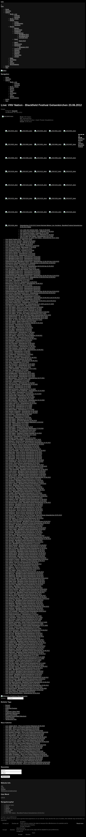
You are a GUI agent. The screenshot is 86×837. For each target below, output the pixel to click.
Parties (16, 22)
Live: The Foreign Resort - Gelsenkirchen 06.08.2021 (21, 360)
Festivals (17, 15)
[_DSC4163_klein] (70, 212)
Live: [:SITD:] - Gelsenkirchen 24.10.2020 (17, 379)
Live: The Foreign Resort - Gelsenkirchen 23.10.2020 (21, 384)
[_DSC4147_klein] (70, 185)
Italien (16, 42)
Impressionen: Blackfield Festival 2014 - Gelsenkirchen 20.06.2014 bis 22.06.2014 (30, 277)
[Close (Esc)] (79, 134)
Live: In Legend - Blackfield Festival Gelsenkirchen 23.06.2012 (24, 671)
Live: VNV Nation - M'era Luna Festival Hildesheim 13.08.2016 (24, 690)
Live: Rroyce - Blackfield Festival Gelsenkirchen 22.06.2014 (23, 534)
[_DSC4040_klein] (11, 131)
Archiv (7, 66)
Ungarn (16, 56)
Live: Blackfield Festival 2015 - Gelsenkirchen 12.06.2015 (22, 260)
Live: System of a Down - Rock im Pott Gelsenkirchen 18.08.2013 (25, 561)
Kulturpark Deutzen (11, 708)
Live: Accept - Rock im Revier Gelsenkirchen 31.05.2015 (22, 447)
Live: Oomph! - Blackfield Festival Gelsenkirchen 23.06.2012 (23, 674)
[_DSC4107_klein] (26, 171)
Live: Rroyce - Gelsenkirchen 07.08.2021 (17, 356)
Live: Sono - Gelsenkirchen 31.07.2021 (17, 362)
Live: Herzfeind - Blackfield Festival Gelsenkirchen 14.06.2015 (24, 480)
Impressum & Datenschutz (9, 791)
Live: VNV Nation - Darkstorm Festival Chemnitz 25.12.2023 (23, 310)
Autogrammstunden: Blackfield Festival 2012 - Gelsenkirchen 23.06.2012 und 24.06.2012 (32, 297)
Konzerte (17, 17)
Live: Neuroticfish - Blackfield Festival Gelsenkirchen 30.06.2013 (24, 580)
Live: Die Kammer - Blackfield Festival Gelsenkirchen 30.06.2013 (25, 583)
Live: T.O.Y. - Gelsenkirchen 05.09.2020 (17, 416)
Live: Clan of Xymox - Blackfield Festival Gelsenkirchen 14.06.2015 (25, 474)
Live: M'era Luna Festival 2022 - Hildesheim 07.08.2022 (37, 234)
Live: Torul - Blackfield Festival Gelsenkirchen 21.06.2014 (22, 543)
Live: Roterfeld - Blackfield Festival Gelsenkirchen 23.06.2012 (24, 668)
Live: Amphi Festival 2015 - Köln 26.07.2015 (18, 252)
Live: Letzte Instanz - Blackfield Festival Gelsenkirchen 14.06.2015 (25, 471)
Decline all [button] (15, 823)
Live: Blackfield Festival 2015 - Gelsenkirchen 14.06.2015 (22, 257)
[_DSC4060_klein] (40, 131)
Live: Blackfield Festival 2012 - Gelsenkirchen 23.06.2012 (22, 299)
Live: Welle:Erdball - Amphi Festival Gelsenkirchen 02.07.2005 (24, 624)
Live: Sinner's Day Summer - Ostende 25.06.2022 (20, 241)
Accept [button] (5, 830)
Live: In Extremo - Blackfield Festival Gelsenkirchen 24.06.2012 (24, 639)
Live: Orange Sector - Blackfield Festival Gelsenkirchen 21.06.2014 (25, 546)
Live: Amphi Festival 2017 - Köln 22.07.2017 (18, 249)
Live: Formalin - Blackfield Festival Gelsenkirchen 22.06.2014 (24, 532)
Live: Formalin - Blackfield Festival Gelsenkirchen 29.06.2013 (24, 602)
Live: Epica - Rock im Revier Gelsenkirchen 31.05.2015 (22, 446)
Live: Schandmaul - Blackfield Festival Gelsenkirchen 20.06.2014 (25, 551)
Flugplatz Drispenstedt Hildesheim (15, 716)
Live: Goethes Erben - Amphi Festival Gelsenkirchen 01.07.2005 (24, 658)
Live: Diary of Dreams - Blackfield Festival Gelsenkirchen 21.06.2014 (26, 548)
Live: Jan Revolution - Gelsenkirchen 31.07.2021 (20, 364)
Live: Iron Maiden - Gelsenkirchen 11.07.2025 (19, 279)
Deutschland (18, 30)
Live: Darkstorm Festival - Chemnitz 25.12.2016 (19, 250)
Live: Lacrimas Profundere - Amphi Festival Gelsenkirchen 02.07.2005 (26, 625)
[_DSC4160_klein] (40, 212)
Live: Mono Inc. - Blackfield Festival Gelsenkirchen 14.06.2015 (24, 468)
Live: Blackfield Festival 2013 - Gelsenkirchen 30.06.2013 (22, 286)
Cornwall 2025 (23, 37)
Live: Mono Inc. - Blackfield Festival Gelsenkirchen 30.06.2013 (24, 573)
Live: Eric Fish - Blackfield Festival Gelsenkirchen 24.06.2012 (23, 633)
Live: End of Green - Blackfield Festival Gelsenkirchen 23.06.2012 (25, 679)
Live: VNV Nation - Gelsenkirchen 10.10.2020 (19, 392)
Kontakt (3, 789)
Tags (6, 67)
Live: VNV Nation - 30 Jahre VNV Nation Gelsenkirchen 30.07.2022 (25, 313)
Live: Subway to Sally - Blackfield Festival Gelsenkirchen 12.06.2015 (26, 499)
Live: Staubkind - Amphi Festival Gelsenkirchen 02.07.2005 (23, 628)
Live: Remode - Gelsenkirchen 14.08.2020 (18, 417)
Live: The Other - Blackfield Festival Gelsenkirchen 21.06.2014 (24, 542)
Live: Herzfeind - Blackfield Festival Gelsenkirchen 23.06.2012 (24, 672)
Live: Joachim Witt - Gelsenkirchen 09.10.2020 (19, 395)
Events (12, 20)
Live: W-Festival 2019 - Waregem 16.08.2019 (19, 244)
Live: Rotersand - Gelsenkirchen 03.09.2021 (18, 340)
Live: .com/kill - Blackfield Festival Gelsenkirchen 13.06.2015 (23, 493)
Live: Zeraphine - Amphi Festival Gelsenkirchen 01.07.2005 (23, 660)
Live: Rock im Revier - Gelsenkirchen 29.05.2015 (20, 264)
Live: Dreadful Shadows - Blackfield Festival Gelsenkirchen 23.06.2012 (26, 677)
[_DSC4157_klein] (70, 198)
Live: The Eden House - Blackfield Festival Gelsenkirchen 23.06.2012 (26, 666)
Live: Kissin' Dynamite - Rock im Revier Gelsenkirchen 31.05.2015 (25, 450)
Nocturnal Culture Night (12, 711)
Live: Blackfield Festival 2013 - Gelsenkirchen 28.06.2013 (22, 290)
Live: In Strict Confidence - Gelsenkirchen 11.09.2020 (21, 412)
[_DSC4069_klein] (26, 144)
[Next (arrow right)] (81, 137)
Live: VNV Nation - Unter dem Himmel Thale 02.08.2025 (22, 269)
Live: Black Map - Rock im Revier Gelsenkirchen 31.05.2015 (23, 452)
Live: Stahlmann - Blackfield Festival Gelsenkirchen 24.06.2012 (24, 652)
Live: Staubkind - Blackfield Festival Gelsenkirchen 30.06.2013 (24, 575)
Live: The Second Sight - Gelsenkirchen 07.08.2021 (21, 357)
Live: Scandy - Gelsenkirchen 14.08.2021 (17, 353)
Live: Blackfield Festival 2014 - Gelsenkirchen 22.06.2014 (22, 271)
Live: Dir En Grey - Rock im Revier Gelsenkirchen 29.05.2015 (24, 509)
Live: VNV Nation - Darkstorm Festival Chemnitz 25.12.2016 (23, 433)
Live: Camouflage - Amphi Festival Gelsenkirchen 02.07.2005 (24, 617)
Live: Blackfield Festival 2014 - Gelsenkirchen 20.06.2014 (22, 274)
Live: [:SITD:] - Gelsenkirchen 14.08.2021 (17, 351)
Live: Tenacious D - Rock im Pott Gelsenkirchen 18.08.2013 (23, 564)
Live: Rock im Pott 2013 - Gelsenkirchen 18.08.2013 (21, 282)
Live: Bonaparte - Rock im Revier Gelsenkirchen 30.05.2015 (23, 458)
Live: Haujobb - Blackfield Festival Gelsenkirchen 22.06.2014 (23, 526)
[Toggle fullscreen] (83, 134)
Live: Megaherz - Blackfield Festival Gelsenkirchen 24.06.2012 (24, 649)
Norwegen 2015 (24, 47)
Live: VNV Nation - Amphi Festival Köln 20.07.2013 (20, 570)
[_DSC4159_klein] (26, 212)
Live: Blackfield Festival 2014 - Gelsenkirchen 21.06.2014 (22, 272)
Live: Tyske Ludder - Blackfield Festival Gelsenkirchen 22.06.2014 (25, 529)
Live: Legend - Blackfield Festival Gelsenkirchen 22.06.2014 (23, 531)
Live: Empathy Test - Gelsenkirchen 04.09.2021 (19, 337)
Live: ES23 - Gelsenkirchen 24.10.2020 (17, 381)
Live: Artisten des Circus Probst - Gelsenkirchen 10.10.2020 (23, 394)
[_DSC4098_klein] (55, 158)
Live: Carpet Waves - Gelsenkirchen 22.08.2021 (19, 345)
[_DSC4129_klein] (26, 185)
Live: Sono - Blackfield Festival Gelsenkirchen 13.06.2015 (22, 491)
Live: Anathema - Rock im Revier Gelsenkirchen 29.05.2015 (23, 512)
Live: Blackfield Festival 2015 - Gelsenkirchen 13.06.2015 (22, 258)
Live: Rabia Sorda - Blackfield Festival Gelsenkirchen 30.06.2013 (25, 581)
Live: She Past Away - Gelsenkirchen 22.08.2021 (20, 343)
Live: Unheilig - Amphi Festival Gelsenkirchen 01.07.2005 (22, 661)
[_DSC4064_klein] (70, 131)
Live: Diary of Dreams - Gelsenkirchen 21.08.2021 (20, 346)
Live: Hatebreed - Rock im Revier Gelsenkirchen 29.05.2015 (23, 516)
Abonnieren (5, 777)
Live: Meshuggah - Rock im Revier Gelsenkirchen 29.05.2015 (24, 510)
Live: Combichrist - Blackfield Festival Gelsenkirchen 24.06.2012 (24, 641)
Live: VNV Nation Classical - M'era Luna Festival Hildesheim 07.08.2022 (27, 312)
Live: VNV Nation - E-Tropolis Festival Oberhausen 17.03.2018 (24, 428)
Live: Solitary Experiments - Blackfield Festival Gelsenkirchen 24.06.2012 (27, 650)
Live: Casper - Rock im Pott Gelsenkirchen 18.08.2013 (21, 565)
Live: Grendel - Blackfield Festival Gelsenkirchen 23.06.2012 (23, 680)
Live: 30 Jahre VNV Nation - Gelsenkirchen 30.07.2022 (36, 236)
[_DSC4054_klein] (26, 131)
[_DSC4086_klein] (55, 144)
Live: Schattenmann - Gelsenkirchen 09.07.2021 (20, 373)
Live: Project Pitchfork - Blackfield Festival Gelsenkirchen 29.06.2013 (26, 589)
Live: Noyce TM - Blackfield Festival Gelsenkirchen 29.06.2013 (24, 600)
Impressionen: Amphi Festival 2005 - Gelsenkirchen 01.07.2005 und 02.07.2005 (29, 304)
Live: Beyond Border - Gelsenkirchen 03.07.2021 (20, 376)
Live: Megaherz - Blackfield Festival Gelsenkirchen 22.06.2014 (24, 524)
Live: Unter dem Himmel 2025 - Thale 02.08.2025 (35, 230)
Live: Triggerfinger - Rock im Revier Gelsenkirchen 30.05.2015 (24, 461)
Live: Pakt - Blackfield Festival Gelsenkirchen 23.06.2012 (22, 684)
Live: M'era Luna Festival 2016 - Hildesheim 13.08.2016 (22, 305)
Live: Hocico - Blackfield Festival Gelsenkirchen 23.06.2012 (23, 676)
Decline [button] (12, 830)
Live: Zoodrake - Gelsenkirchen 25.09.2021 (18, 326)
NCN (6, 710)
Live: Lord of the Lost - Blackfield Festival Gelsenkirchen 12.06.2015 (26, 501)
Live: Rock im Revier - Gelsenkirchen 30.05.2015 (20, 255)
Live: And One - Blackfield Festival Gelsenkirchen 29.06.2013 (23, 587)
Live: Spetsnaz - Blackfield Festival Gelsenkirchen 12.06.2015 (24, 504)
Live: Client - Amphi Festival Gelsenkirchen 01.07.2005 (22, 655)
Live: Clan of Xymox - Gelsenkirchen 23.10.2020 (20, 383)
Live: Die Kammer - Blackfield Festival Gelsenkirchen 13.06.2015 (25, 490)
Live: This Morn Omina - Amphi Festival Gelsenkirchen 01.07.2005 (25, 663)
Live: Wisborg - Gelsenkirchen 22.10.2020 (18, 387)
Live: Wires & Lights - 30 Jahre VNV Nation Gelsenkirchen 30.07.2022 (26, 318)
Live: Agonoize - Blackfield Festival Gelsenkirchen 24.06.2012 (24, 644)
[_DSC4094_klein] (40, 158)
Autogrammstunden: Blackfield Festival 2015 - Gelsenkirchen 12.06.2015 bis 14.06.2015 (32, 261)
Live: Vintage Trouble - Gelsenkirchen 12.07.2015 (20, 438)
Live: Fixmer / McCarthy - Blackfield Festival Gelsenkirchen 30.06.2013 (26, 578)
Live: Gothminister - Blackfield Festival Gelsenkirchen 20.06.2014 (25, 556)
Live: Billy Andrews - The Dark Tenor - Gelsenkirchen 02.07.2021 (25, 378)
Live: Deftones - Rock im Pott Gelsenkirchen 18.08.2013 (22, 567)
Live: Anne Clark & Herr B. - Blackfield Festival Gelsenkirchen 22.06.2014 (27, 523)
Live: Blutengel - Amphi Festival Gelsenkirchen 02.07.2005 (23, 620)
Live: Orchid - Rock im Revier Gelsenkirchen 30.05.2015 (22, 463)
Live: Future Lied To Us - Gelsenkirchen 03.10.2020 (21, 403)
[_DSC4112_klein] (40, 171)
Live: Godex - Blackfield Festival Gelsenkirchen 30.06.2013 (23, 586)
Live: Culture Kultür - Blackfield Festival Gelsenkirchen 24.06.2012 (25, 654)
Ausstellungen (18, 23)
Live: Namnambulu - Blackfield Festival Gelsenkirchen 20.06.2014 (25, 554)
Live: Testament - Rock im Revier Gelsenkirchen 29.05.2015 (23, 513)
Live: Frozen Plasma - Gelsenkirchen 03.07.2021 (20, 375)
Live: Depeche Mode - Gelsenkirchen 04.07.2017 (20, 431)
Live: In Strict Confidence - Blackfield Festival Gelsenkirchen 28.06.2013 (27, 606)
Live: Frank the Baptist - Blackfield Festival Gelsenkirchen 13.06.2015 (26, 496)
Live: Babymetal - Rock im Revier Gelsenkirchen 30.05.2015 (23, 457)
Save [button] (33, 833)
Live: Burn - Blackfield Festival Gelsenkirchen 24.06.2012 (22, 638)
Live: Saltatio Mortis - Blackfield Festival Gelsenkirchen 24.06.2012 (25, 643)
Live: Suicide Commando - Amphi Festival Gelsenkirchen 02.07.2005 (26, 622)
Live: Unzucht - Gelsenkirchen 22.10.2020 (18, 386)
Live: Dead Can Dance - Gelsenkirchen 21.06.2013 (21, 613)
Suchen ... (4, 698)
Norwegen (17, 45)
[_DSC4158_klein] (11, 212)
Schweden (17, 49)
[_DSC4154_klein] (26, 198)
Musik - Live (13, 14)
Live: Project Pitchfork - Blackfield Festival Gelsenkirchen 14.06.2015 (26, 466)
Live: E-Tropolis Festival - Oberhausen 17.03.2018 (20, 247)
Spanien (16, 53)
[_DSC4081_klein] (40, 144)
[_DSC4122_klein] (70, 171)
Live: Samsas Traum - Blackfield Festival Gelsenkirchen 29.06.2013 (25, 591)
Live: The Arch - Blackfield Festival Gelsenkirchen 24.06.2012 (24, 635)
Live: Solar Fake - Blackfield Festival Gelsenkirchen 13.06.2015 (24, 488)
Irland (16, 39)
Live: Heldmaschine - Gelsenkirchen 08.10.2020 (20, 397)
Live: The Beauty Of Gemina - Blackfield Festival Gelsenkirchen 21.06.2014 (28, 539)
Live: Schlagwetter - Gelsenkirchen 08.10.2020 (19, 398)
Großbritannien (19, 33)
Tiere (11, 61)
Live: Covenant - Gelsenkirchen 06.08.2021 (18, 359)
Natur (11, 58)
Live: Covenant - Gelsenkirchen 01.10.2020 (18, 408)
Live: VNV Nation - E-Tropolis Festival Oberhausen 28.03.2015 (24, 518)
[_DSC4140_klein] (40, 185)
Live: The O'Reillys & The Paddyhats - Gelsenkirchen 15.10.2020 (25, 390)
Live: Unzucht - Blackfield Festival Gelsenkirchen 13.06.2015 (23, 487)
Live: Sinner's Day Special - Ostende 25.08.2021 (20, 242)
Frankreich (17, 31)
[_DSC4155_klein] (40, 198)
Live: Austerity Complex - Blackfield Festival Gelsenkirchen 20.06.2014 (26, 559)
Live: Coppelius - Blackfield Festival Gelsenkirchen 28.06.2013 (24, 609)
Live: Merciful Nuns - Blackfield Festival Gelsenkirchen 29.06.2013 (25, 595)
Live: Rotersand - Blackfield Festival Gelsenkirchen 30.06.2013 (24, 576)
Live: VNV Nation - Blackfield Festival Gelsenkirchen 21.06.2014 (24, 535)
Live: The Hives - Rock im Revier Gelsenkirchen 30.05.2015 (23, 455)
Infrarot (12, 63)
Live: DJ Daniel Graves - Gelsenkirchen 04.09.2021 (21, 338)
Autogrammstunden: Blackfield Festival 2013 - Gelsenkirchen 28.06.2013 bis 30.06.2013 (32, 291)
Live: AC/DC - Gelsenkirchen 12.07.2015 (17, 436)
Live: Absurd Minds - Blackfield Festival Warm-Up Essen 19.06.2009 (26, 688)
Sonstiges (17, 25)
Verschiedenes (14, 64)
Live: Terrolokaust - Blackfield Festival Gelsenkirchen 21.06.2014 (25, 550)
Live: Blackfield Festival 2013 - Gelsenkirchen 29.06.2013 (22, 288)
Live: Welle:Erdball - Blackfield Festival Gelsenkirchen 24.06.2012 (25, 646)
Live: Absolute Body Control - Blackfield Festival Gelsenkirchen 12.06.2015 (28, 502)
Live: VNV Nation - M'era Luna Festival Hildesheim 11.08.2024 (24, 307)
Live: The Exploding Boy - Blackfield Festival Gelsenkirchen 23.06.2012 (27, 685)
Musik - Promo (14, 19)
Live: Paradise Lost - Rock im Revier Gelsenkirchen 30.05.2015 (24, 460)
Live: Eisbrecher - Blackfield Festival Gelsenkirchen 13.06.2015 (24, 482)
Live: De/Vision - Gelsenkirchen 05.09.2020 (18, 414)
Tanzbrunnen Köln (11, 719)
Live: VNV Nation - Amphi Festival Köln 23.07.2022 (20, 321)
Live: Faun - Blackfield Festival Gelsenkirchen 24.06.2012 (22, 632)
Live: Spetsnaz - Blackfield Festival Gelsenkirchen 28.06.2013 (24, 608)
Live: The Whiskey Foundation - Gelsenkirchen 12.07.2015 (23, 439)
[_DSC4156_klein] (55, 198)
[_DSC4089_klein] (26, 158)
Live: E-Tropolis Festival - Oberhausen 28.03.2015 (20, 268)
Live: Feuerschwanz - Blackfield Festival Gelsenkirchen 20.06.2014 (25, 557)
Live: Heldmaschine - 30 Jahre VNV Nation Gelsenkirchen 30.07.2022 (26, 316)
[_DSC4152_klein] (11, 198)
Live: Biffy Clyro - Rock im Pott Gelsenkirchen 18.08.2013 (22, 568)
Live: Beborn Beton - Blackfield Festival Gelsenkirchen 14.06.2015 (25, 476)
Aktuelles (8, 11)
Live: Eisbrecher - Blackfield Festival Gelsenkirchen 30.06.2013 (24, 572)
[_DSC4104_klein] (70, 158)
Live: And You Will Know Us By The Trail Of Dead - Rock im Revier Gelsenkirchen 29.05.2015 (33, 515)
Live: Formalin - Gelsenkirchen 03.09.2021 (18, 342)
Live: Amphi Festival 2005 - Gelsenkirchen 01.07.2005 (21, 302)
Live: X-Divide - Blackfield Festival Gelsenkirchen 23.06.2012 (23, 687)
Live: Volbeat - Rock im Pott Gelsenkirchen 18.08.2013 (21, 562)
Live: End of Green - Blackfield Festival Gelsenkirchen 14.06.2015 (25, 472)
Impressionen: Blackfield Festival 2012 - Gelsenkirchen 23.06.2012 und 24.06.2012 (30, 301)
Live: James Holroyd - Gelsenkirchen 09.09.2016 (20, 691)
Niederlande (18, 44)
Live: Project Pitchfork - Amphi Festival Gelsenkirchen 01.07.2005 (25, 657)
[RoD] (14, 696)
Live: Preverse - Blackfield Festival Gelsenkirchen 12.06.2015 (24, 505)
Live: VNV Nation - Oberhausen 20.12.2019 (18, 419)
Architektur (13, 60)
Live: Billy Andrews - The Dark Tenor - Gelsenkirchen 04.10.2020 (25, 400)
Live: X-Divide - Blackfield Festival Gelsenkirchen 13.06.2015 (23, 498)
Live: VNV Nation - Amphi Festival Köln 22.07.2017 (20, 430)
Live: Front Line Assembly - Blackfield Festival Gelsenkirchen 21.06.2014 (27, 537)
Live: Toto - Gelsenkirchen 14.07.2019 (16, 424)
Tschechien (17, 55)
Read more (80, 823)
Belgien (16, 28)
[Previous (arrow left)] (79, 137)
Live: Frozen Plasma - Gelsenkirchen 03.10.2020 (20, 401)
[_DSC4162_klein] (55, 212)
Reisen (12, 26)
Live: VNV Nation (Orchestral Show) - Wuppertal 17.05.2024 (23, 308)
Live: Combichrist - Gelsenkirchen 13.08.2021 (19, 354)
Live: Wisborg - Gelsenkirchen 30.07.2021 (18, 367)
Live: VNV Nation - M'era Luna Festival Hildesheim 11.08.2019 (24, 422)
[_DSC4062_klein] (55, 131)
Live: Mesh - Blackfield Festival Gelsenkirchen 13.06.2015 (23, 485)
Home (7, 9)
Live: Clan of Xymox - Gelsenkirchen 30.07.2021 (20, 365)
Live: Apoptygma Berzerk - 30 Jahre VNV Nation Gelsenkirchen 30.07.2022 (28, 315)
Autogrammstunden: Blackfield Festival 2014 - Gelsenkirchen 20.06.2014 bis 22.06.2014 (32, 275)
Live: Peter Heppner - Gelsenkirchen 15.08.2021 (20, 348)
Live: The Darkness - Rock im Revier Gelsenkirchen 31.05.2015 (24, 444)
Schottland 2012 (24, 34)
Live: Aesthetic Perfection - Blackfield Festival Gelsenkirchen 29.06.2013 (27, 598)
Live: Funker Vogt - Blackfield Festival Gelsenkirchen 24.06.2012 (24, 647)
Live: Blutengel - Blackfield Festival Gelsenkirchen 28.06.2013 (24, 603)
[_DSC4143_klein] (55, 185)
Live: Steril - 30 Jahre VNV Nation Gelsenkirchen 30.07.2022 (23, 320)
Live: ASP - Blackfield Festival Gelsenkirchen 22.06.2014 (22, 520)
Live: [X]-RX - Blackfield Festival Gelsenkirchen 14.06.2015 (23, 479)
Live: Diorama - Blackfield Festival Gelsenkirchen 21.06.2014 (23, 540)
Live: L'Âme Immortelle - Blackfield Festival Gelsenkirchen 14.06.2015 (26, 469)
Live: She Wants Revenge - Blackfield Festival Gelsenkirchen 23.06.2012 (27, 682)
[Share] (81, 134)
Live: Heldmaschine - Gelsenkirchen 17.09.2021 (20, 332)
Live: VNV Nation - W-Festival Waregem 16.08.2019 (21, 420)
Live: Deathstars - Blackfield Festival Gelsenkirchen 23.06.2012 (24, 665)
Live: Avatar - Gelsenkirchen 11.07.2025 (17, 280)
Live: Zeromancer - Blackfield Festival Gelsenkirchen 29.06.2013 (25, 592)
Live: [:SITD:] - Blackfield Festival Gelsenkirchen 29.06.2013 (23, 594)
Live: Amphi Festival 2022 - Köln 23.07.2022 (18, 239)
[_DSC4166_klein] (11, 225)
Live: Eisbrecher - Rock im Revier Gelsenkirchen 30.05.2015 (23, 453)
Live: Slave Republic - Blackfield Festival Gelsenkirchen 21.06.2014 (25, 545)
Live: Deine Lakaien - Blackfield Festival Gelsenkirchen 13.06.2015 (25, 483)
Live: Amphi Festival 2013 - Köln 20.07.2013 (18, 285)
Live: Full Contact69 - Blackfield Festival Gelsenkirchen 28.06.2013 (25, 611)
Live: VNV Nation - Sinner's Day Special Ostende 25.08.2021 (23, 335)
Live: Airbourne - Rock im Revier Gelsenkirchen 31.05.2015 (23, 441)
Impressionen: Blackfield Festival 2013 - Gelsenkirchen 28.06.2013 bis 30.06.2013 (30, 293)
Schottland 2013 (24, 36)
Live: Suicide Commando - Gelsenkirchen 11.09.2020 (21, 411)
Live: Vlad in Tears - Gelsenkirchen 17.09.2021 (19, 334)
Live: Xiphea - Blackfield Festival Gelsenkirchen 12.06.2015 (23, 507)
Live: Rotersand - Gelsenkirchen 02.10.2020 (18, 405)
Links (2, 787)
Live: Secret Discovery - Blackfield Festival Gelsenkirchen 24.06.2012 (26, 630)
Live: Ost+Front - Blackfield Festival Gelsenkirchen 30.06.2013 (24, 584)
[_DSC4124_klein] (11, 185)
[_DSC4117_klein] (55, 171)
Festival (7, 707)
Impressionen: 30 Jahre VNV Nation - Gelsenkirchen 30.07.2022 (39, 238)
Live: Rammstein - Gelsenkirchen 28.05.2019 (19, 427)
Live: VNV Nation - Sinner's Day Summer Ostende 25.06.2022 (24, 323)
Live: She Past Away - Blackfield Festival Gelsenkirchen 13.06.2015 (25, 494)
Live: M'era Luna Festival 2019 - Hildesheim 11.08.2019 (22, 245)
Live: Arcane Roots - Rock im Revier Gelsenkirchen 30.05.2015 (24, 464)
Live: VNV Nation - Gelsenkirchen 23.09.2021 (19, 327)
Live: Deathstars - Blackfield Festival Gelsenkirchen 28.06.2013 (24, 605)
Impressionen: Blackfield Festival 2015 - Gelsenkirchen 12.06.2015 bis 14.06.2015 (30, 263)
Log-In (3, 797)
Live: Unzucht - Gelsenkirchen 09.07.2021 (18, 372)
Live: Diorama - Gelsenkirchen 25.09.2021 (18, 324)
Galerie (7, 12)
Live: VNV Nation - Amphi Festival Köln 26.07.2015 (20, 435)
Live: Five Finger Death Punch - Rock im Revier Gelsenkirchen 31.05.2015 (28, 442)
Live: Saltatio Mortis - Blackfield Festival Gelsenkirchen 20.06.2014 (25, 553)
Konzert (7, 705)
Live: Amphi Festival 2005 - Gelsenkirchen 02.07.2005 (21, 294)
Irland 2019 (22, 41)
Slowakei (17, 52)
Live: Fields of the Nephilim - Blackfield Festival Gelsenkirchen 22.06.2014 (27, 521)
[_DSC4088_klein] (11, 158)
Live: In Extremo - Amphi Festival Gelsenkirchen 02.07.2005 (23, 616)
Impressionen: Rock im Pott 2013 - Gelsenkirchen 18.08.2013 (24, 283)
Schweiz (16, 50)
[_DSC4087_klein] (70, 144)
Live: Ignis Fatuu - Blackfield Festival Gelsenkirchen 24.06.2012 (24, 636)
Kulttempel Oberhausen (12, 713)
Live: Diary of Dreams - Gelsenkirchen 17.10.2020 (20, 389)
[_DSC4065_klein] (11, 144)
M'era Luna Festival (11, 714)
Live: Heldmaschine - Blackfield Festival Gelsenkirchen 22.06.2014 (25, 528)
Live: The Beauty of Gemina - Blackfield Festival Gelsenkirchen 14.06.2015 (28, 477)
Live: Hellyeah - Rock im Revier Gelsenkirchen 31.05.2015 (23, 449)
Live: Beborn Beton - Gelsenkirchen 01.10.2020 (19, 409)
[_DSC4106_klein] (11, 171)
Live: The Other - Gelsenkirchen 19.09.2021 (18, 329)
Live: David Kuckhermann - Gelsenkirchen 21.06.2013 (21, 614)
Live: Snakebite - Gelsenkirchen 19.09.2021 (18, 331)
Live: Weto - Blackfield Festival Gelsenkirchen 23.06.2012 (22, 669)
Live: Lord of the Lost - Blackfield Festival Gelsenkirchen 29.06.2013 (26, 597)
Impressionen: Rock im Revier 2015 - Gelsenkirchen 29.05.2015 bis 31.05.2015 (29, 266)
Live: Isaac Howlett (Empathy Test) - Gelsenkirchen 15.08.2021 (24, 349)
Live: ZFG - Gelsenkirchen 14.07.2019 (16, 425)
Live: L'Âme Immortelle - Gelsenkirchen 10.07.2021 (20, 368)
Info (2, 786)
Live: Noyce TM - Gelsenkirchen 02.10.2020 (18, 406)
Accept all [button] (6, 823)
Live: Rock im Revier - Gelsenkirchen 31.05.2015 (20, 253)
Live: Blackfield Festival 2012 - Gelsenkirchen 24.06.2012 (22, 296)
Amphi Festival (9, 718)
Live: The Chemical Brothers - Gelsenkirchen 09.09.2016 (22, 693)
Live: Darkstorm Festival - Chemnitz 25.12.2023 (34, 233)
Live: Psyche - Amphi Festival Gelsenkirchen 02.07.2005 (22, 627)
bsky (2, 1)
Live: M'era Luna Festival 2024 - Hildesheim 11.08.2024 (37, 231)
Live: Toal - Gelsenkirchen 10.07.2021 (16, 370)
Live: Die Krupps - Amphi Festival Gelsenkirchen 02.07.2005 (23, 619)
